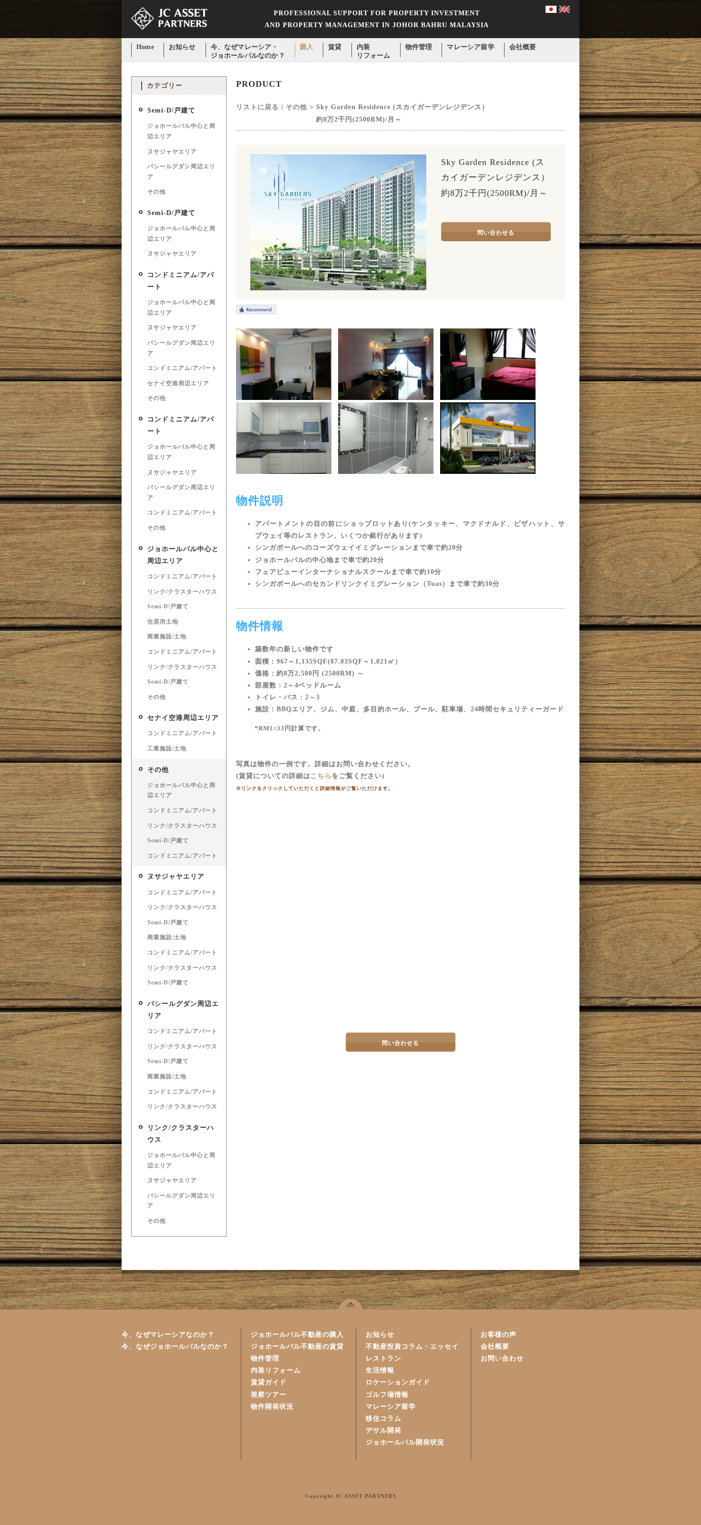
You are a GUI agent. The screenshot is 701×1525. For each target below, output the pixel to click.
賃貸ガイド (269, 1382)
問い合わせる (496, 232)
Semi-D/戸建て (171, 110)
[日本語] (551, 10)
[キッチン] (283, 471)
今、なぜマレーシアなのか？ (168, 1334)
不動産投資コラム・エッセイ (412, 1346)
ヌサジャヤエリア (172, 151)
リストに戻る (257, 107)
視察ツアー (269, 1394)
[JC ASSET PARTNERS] (169, 36)
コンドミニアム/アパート (182, 368)
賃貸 (334, 47)
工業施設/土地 (166, 748)
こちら (321, 775)
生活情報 (380, 1370)
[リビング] (385, 397)
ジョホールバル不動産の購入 (297, 1334)
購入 (306, 47)
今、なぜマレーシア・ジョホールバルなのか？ (248, 47)
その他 (156, 191)
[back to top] (350, 1304)
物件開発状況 (272, 1406)
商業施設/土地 (166, 636)
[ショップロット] (488, 471)
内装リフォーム (374, 47)
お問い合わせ (502, 1358)
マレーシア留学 (470, 47)
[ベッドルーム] (488, 397)
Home (145, 47)
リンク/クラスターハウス (182, 591)
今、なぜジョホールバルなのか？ (175, 1346)
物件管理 (419, 47)
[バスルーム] (385, 471)
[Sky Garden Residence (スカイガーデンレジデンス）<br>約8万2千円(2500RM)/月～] (338, 288)
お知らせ (182, 47)
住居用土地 (162, 621)
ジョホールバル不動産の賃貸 (297, 1346)
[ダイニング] (283, 397)
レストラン (384, 1358)
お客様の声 (498, 1334)
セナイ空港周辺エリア (178, 383)
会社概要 (522, 47)
